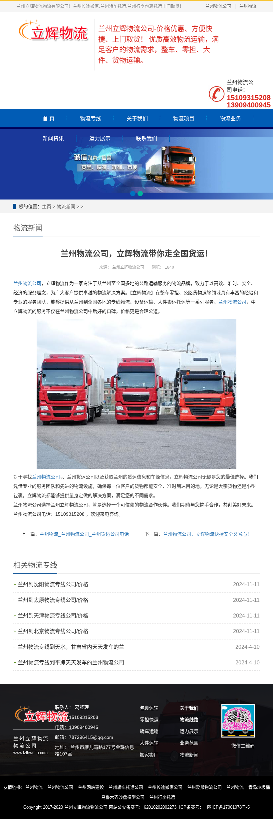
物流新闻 (66, 206)
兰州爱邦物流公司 (204, 787)
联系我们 (146, 138)
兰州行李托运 (162, 797)
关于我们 (137, 118)
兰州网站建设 (91, 787)
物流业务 (230, 118)
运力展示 (100, 138)
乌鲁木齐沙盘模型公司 (122, 797)
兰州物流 (247, 6)
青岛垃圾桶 (259, 787)
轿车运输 (149, 731)
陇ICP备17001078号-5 (228, 807)
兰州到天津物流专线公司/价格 (53, 615)
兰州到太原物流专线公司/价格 (53, 600)
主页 (46, 206)
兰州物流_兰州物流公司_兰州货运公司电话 (84, 534)
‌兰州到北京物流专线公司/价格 (53, 631)
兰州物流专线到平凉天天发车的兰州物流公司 (71, 662)
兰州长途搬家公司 (165, 787)
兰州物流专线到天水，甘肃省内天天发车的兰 (71, 647)
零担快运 (149, 719)
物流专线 (90, 118)
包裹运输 (149, 708)
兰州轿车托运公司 (126, 787)
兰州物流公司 (218, 6)
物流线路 (189, 719)
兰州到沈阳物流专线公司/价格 (53, 584)
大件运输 (149, 743)
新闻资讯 (53, 138)
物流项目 (183, 118)
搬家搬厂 (149, 754)
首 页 (49, 118)
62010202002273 (160, 807)
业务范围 (189, 743)
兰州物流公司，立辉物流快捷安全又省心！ (207, 534)
